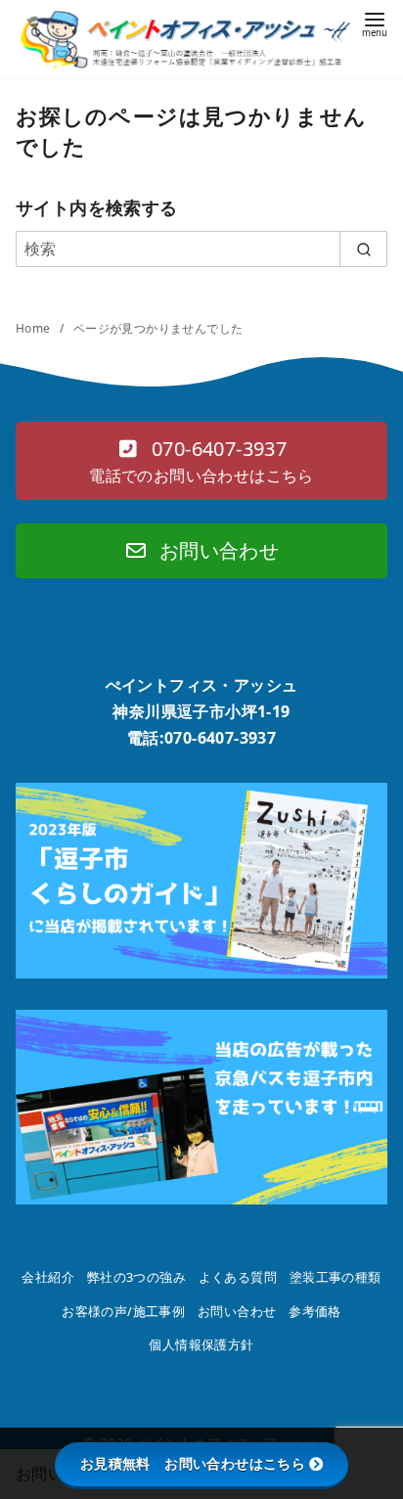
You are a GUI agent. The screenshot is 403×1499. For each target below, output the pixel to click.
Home (35, 328)
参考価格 (315, 1311)
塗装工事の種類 (335, 1277)
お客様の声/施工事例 (123, 1311)
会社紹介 (48, 1277)
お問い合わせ (237, 1311)
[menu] (374, 23)
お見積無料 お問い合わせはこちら (192, 1464)
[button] (201, 461)
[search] (363, 248)
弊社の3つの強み (136, 1277)
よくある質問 (238, 1277)
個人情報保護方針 (201, 1344)
